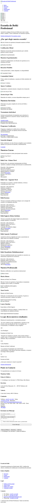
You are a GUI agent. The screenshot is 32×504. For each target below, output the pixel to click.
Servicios (6, 6)
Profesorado (7, 9)
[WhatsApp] (4, 407)
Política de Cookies (8, 486)
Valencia (19, 429)
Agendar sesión (4, 120)
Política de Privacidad (9, 484)
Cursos (5, 8)
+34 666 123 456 (14, 498)
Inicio (5, 5)
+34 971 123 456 (9, 399)
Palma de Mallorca (5, 429)
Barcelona (13, 429)
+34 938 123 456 (5, 400)
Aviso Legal (7, 485)
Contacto (6, 10)
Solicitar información (6, 36)
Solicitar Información (6, 364)
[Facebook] (1, 407)
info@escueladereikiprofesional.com (13, 402)
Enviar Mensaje (16, 424)
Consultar (3, 147)
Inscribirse (7, 172)
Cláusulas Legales (8, 488)
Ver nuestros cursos (16, 36)
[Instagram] (3, 407)
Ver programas (4, 134)
